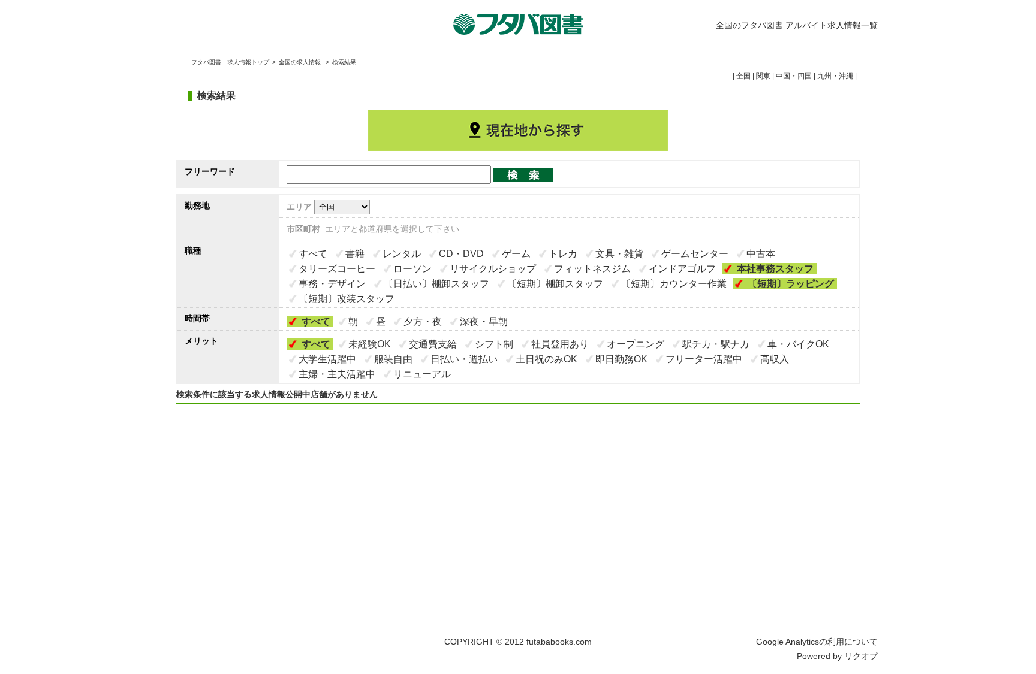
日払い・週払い (464, 359)
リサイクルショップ (493, 269)
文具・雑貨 (619, 254)
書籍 (355, 254)
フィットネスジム (592, 269)
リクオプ (861, 656)
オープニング (635, 344)
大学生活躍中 (327, 359)
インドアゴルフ (682, 269)
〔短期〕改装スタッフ (346, 299)
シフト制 (494, 344)
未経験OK (369, 344)
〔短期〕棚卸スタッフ (555, 284)
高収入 (774, 359)
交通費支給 (433, 344)
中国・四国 (794, 76)
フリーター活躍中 (703, 359)
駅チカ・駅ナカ (715, 344)
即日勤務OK (621, 359)
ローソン (412, 269)
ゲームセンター (694, 254)
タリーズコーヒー (337, 269)
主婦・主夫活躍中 (337, 374)
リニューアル (422, 374)
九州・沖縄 (835, 76)
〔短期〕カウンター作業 (674, 284)
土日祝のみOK (546, 359)
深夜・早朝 (484, 321)
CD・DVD (461, 254)
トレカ (563, 254)
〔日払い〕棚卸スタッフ (436, 284)
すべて (313, 254)
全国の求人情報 (301, 62)
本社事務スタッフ (775, 269)
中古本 (760, 254)
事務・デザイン (332, 284)
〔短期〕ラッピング (791, 284)
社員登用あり (560, 344)
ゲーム (516, 254)
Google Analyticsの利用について (817, 641)
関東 (763, 76)
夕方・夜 (422, 321)
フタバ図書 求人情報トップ (230, 62)
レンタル (402, 254)
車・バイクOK (798, 344)
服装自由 (393, 359)
